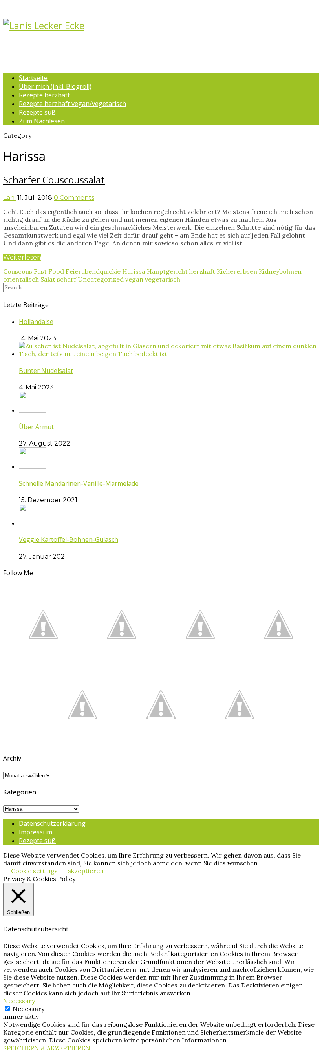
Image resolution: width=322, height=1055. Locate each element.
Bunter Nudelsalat (46, 370)
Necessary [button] (19, 1001)
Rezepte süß (37, 112)
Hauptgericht (167, 271)
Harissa (133, 271)
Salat (47, 279)
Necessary (28, 1009)
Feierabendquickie (93, 271)
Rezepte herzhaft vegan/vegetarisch (72, 103)
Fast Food (49, 271)
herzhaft (202, 271)
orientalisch (21, 279)
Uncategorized (101, 279)
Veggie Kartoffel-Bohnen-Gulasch (68, 539)
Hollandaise (36, 321)
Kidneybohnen (280, 271)
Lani (9, 197)
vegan (134, 279)
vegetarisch (162, 279)
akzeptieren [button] (86, 871)
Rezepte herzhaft (44, 95)
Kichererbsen (237, 271)
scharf (66, 279)
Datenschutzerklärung (52, 823)
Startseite (33, 77)
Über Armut (36, 426)
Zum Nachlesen (42, 121)
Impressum (35, 832)
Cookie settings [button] (34, 871)
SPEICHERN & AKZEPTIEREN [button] (46, 1048)
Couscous (17, 271)
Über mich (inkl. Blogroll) (55, 86)
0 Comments (74, 197)
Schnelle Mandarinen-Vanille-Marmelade (79, 483)
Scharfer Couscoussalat (54, 179)
